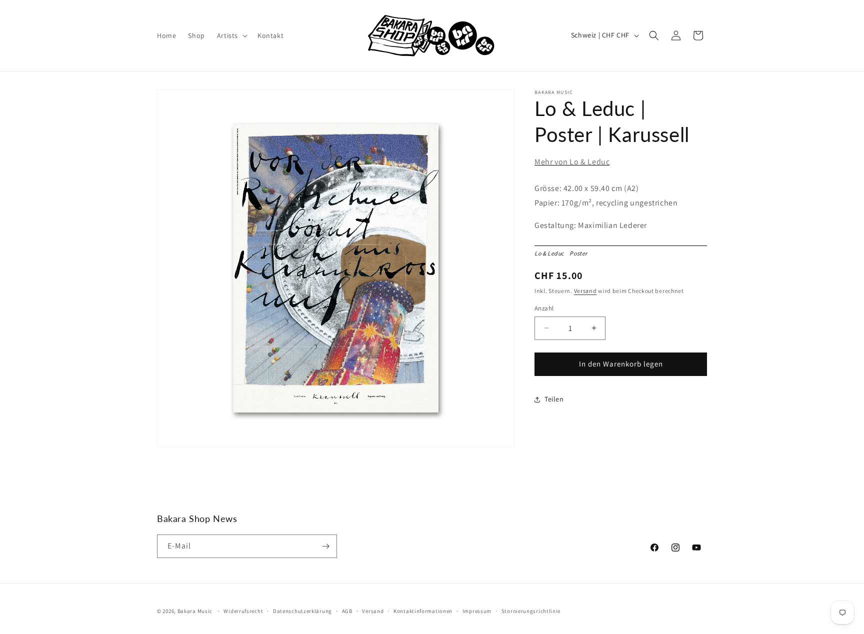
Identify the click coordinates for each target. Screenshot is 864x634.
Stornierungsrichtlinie (531, 611)
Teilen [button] (554, 399)
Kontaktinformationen (423, 611)
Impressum (477, 611)
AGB (347, 611)
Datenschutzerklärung (302, 611)
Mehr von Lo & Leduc (572, 161)
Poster (580, 253)
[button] (231, 35)
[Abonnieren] (325, 546)
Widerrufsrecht (243, 611)
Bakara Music (195, 611)
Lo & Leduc (551, 253)
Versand (585, 290)
